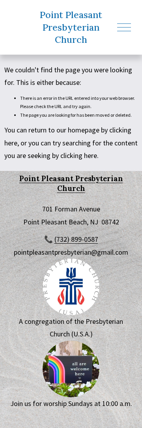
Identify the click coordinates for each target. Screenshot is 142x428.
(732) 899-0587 (76, 239)
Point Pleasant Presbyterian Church (71, 27)
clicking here (78, 155)
